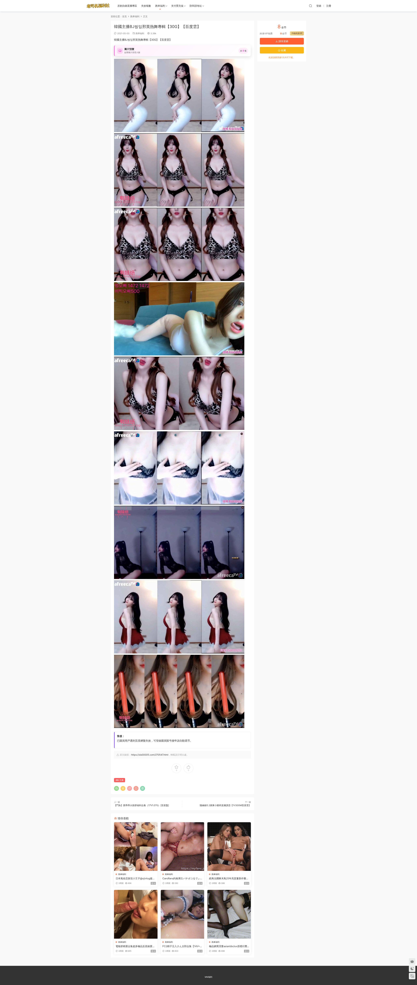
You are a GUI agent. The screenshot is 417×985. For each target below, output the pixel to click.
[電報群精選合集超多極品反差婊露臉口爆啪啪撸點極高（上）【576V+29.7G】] (136, 914)
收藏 (283, 50)
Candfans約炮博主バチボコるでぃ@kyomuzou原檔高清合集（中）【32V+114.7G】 (182, 878)
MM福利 (208, 977)
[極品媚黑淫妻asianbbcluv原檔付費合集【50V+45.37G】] (229, 914)
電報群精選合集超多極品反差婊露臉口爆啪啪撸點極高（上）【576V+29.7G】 (135, 946)
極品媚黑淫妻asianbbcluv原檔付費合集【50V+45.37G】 (228, 946)
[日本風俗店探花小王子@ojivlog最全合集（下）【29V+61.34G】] (136, 846)
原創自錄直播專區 (127, 5)
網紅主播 (119, 780)
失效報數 (146, 5)
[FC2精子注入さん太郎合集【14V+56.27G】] (182, 914)
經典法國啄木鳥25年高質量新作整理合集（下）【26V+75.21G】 (229, 878)
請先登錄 (283, 41)
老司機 (98, 5)
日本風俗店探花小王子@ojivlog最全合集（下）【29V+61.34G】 (135, 878)
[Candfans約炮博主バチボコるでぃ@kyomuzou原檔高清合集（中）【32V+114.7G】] (182, 846)
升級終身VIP (296, 33)
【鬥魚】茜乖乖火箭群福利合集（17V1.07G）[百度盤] (141, 805)
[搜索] (310, 5)
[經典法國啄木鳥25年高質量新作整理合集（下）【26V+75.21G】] (229, 846)
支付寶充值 (177, 5)
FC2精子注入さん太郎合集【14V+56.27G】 (181, 946)
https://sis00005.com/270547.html (149, 754)
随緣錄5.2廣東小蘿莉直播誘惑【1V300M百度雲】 (225, 805)
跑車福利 (160, 5)
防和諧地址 (196, 5)
